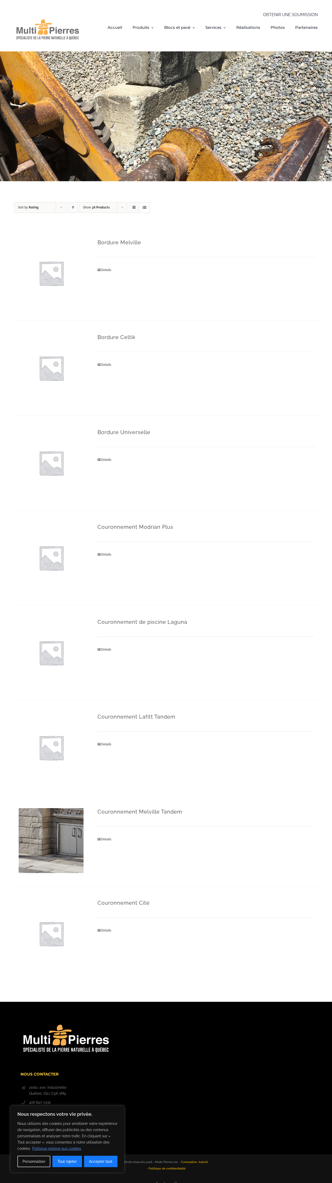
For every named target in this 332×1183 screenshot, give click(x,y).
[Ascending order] (73, 207)
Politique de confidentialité (167, 1168)
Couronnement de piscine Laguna (142, 622)
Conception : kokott (194, 1162)
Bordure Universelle (124, 432)
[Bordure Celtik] (51, 368)
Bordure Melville (119, 242)
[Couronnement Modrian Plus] (51, 557)
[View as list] (144, 207)
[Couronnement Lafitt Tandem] (51, 747)
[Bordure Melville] (51, 273)
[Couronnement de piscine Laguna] (51, 652)
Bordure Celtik (117, 337)
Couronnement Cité (124, 903)
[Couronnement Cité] (51, 933)
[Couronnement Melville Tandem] (51, 840)
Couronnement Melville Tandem (140, 812)
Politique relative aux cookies (56, 1148)
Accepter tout (100, 1161)
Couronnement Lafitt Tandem (136, 717)
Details (106, 270)
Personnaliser (34, 1161)
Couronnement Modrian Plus (135, 527)
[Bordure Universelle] (51, 463)
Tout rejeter (67, 1161)
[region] (67, 1139)
